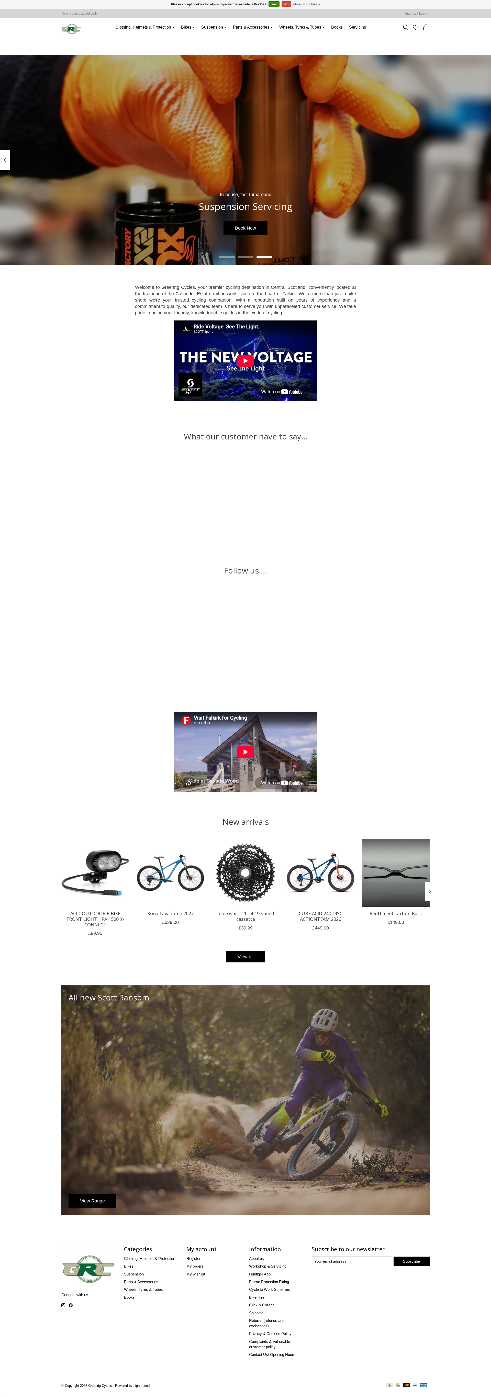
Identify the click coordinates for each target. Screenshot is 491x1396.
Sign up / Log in (416, 13)
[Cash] (389, 1386)
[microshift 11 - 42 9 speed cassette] (245, 873)
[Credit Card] (398, 1386)
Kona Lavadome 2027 (170, 914)
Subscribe (411, 1261)
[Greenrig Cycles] (71, 27)
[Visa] (415, 1386)
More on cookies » (306, 4)
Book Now (245, 228)
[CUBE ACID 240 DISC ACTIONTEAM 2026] (321, 873)
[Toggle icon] (405, 27)
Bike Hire (256, 1297)
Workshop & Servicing (267, 1266)
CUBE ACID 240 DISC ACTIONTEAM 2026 (320, 916)
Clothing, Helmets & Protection (149, 1258)
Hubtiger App (260, 1274)
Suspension (134, 1274)
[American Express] (423, 1386)
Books (337, 27)
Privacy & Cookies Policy (270, 1333)
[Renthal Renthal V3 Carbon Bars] (396, 873)
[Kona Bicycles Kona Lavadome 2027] (171, 873)
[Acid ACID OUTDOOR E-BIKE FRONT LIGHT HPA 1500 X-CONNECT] (95, 873)
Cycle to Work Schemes (269, 1289)
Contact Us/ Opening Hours (272, 1354)
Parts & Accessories (141, 1282)
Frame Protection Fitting (269, 1282)
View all (245, 956)
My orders (195, 1266)
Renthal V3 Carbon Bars (396, 914)
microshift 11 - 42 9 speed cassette (245, 916)
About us (256, 1258)
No (286, 4)
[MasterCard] (406, 1386)
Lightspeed (141, 1386)
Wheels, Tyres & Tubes (143, 1289)
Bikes (128, 1266)
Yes (274, 4)
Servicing (357, 27)
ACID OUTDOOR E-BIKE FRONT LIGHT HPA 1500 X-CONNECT (95, 919)
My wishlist (195, 1274)
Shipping (256, 1313)
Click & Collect (261, 1305)
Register (193, 1258)
